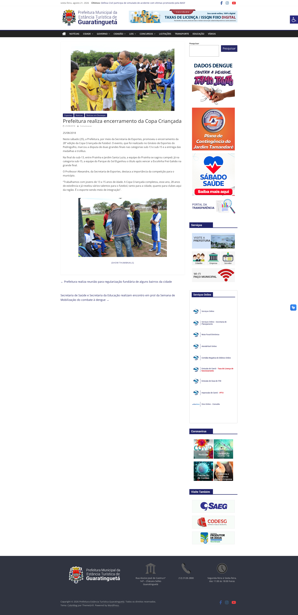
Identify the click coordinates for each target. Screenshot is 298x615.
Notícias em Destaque (96, 115)
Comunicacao (86, 126)
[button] (294, 20)
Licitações (165, 33)
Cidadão (118, 33)
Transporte (182, 33)
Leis (131, 33)
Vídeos (212, 33)
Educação (198, 33)
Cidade (87, 33)
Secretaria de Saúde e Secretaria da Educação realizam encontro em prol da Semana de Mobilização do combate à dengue (118, 297)
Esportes (68, 115)
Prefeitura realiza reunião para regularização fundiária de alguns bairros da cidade (116, 281)
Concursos (146, 33)
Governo (102, 33)
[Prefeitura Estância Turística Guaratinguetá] (64, 34)
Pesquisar (194, 43)
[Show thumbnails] (122, 262)
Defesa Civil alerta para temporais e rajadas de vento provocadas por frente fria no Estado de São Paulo (155, 2)
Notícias (74, 33)
